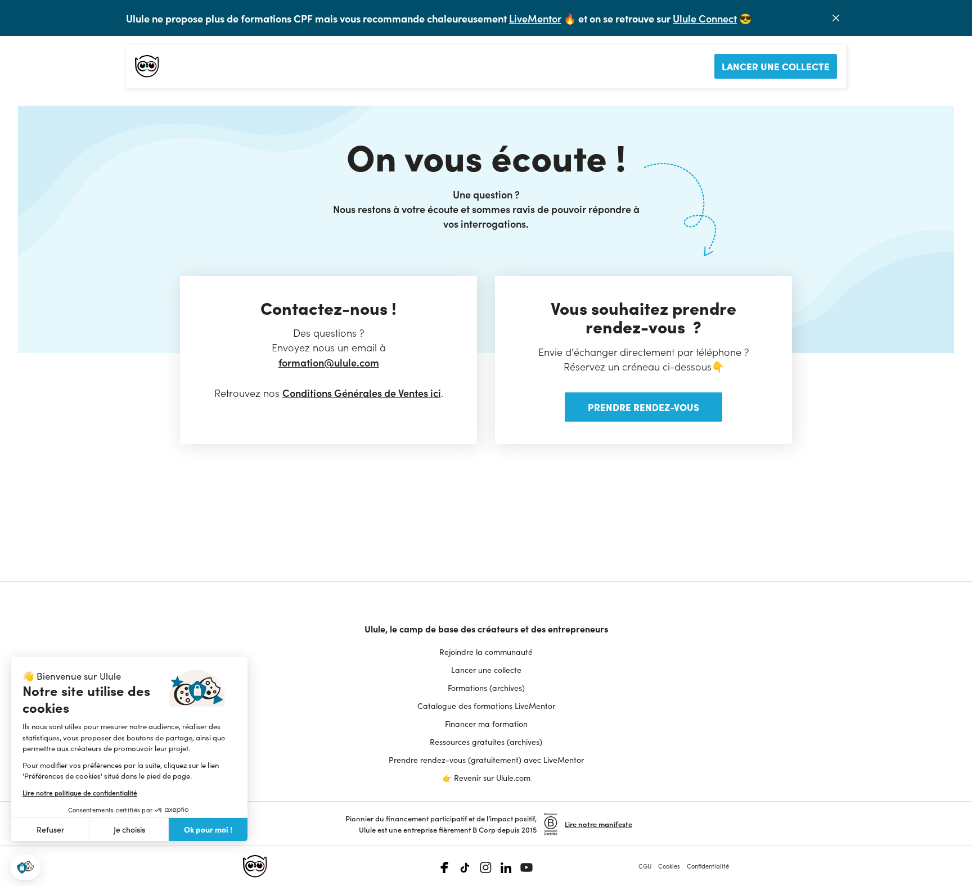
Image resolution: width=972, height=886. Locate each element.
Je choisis (129, 829)
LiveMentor (535, 18)
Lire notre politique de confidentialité (79, 792)
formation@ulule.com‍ (328, 362)
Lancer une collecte (776, 66)
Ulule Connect (705, 18)
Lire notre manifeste (598, 824)
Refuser (51, 829)
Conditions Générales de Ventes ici (361, 393)
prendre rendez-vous (643, 406)
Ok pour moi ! (208, 829)
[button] (25, 868)
